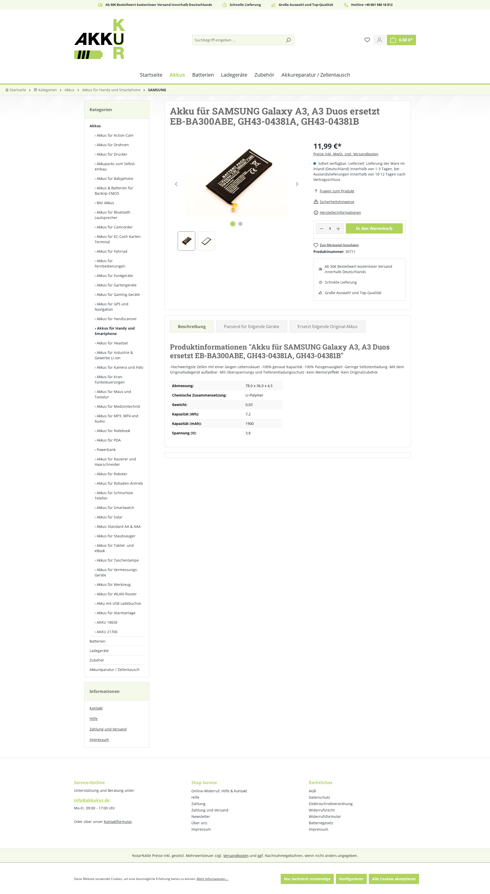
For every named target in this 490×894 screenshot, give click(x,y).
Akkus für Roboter (112, 473)
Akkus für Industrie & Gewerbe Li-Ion (114, 355)
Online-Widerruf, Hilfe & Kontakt (219, 790)
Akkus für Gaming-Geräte (118, 294)
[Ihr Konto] (379, 40)
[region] (236, 196)
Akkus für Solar (109, 517)
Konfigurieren (351, 878)
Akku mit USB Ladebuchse (119, 603)
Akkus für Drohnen (113, 144)
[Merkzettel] (367, 40)
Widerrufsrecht (322, 810)
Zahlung (198, 803)
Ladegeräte (99, 650)
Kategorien (47, 89)
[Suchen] (288, 40)
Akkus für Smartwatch (115, 507)
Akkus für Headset (112, 343)
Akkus (95, 125)
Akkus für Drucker (112, 154)
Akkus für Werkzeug (114, 584)
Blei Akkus (105, 202)
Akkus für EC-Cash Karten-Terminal (118, 239)
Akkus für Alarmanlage (116, 612)
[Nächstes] (297, 184)
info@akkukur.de (91, 800)
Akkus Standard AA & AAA (119, 526)
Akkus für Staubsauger (116, 535)
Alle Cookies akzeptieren (394, 878)
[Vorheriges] (176, 184)
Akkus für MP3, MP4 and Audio (116, 418)
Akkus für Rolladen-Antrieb (120, 483)
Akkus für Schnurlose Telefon (114, 495)
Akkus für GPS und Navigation (111, 306)
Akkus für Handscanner (117, 318)
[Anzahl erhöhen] (338, 228)
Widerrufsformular (325, 816)
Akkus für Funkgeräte (115, 275)
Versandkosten (236, 855)
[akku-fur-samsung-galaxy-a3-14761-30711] (237, 179)
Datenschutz (319, 797)
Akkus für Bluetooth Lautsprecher (112, 215)
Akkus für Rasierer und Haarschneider (115, 462)
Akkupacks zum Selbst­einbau (115, 166)
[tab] (192, 326)
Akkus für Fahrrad (112, 251)
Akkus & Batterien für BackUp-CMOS (114, 190)
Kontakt (96, 708)
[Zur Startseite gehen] (99, 39)
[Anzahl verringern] (321, 228)
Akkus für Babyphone (115, 178)
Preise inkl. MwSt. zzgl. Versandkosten (345, 154)
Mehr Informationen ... (212, 879)
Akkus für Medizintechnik (118, 406)
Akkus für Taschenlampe (118, 560)
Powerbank (106, 449)
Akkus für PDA (109, 440)
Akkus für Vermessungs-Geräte (116, 572)
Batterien (97, 641)
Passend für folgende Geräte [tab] (251, 326)
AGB (312, 790)
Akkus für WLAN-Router (117, 593)
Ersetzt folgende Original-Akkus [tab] (328, 326)
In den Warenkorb (374, 228)
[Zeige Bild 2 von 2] (240, 224)
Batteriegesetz (321, 822)
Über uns (199, 822)
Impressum (99, 739)
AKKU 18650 (107, 622)
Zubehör (97, 660)
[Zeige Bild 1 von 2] (233, 224)
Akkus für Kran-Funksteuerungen (110, 379)
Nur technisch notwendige (307, 878)
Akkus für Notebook (113, 430)
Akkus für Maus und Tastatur (113, 394)
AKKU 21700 (107, 631)
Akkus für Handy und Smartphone (115, 331)
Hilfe (93, 718)
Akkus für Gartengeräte (117, 285)
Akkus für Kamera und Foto (120, 367)
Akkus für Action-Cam (115, 135)
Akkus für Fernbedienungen (110, 263)
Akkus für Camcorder (115, 227)
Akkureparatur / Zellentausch (115, 669)
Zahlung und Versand (108, 729)
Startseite (17, 89)
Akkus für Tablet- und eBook (114, 548)
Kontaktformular (118, 821)
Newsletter (200, 816)
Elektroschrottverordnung (331, 803)
